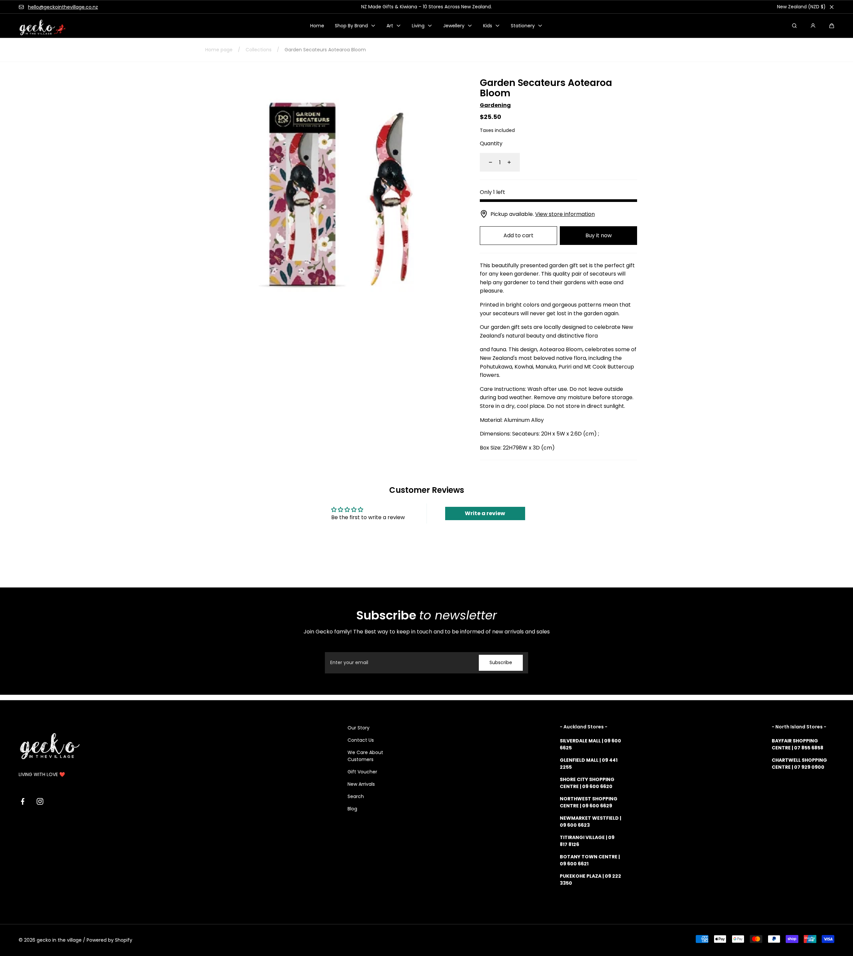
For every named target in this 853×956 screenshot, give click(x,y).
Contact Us (361, 740)
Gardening (495, 105)
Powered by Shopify (109, 940)
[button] (831, 25)
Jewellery (453, 25)
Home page (219, 49)
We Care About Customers (365, 756)
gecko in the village (59, 940)
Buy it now (598, 235)
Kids (487, 25)
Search (356, 796)
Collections (259, 49)
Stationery (523, 25)
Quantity (491, 143)
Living (418, 25)
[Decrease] (486, 162)
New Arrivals (361, 784)
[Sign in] (813, 25)
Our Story (359, 727)
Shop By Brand (351, 25)
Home (317, 25)
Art (390, 25)
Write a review (485, 513)
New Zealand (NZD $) (801, 6)
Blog (352, 808)
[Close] (831, 7)
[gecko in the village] (39, 25)
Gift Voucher (362, 771)
